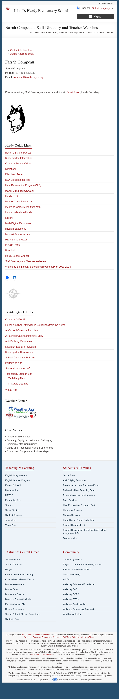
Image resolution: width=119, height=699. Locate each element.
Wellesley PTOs (71, 599)
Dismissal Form (13, 174)
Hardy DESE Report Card (19, 190)
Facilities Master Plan (15, 604)
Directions (10, 169)
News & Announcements (18, 234)
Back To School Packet (18, 152)
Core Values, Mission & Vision (19, 579)
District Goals (11, 589)
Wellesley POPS (71, 594)
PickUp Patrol (12, 245)
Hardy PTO (11, 196)
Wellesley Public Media (74, 604)
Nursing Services (71, 515)
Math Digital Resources (18, 223)
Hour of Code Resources (19, 201)
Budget (8, 569)
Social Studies (12, 510)
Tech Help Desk (17, 378)
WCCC (66, 579)
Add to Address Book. (22, 53)
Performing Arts (13, 363)
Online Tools (69, 475)
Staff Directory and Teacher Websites (25, 261)
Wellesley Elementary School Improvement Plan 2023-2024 (38, 266)
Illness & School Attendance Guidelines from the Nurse (35, 325)
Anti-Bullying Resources (18, 341)
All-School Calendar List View (21, 330)
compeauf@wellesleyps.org (28, 77)
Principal (10, 250)
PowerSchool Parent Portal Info (78, 520)
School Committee (14, 564)
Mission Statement (15, 228)
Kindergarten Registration (19, 352)
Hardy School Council (17, 256)
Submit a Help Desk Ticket (83, 637)
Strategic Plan (12, 619)
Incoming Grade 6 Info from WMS (23, 207)
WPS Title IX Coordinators (42, 655)
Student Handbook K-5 (17, 368)
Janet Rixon (73, 92)
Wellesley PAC (70, 589)
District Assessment (14, 584)
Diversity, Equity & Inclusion (20, 346)
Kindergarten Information (18, 158)
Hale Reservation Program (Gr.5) (23, 185)
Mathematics (11, 490)
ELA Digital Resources (17, 180)
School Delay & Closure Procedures (22, 614)
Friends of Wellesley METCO (77, 569)
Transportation (70, 538)
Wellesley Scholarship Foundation (79, 609)
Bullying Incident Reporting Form (79, 490)
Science (9, 505)
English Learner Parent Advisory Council (82, 564)
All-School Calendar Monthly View (24, 336)
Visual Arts (11, 390)
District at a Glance (14, 594)
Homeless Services (72, 510)
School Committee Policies (20, 357)
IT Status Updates (18, 383)
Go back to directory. (21, 50)
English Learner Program (17, 480)
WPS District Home (106, 3)
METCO (9, 495)
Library (9, 218)
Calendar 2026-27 (15, 319)
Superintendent (12, 559)
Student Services (13, 515)
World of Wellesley (72, 614)
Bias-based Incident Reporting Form (81, 485)
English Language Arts (16, 475)
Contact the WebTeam (62, 637)
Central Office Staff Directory (19, 574)
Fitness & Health (13, 485)
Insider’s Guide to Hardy (18, 212)
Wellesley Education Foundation (79, 584)
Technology (10, 520)
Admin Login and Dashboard (91, 679)
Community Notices (72, 559)
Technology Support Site (18, 374)
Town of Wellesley (72, 574)
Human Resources (14, 609)
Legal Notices (43, 679)
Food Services (70, 500)
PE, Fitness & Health (16, 239)
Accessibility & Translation (69, 679)
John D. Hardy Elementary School (41, 10)
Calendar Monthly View (18, 163)
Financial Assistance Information (79, 495)
